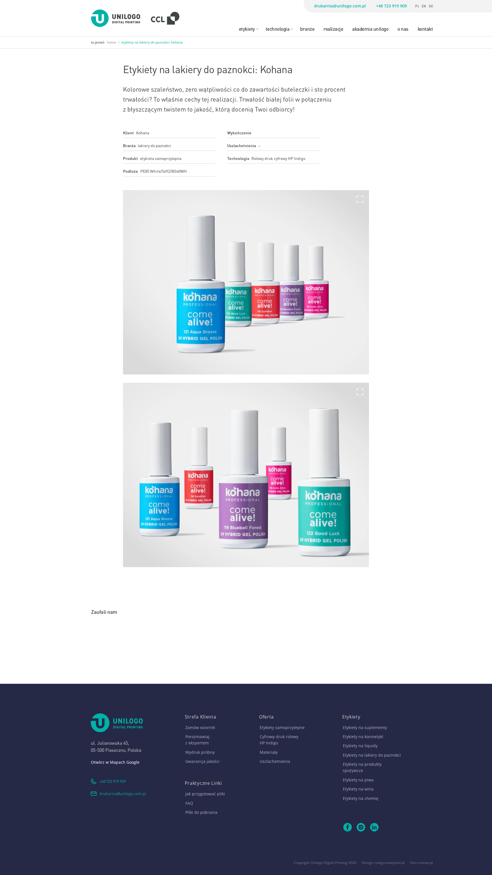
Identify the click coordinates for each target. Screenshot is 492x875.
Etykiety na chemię (360, 798)
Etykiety (247, 28)
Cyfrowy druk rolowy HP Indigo (279, 740)
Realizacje (333, 28)
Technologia (278, 28)
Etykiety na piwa (358, 780)
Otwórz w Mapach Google (115, 762)
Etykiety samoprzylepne (282, 727)
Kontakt (425, 28)
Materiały (269, 752)
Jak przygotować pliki (205, 793)
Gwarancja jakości (202, 761)
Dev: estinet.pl (421, 862)
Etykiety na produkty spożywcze (362, 767)
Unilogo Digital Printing (329, 862)
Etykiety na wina (358, 789)
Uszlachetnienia (275, 761)
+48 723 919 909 (391, 6)
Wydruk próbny (200, 752)
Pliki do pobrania (201, 812)
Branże (307, 28)
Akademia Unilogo (370, 28)
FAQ (189, 803)
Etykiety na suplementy (365, 727)
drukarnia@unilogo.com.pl (340, 6)
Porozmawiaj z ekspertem (197, 740)
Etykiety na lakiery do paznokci (372, 755)
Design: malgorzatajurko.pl (383, 862)
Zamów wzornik (200, 727)
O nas (403, 28)
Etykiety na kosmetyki (363, 736)
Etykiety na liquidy (360, 745)
